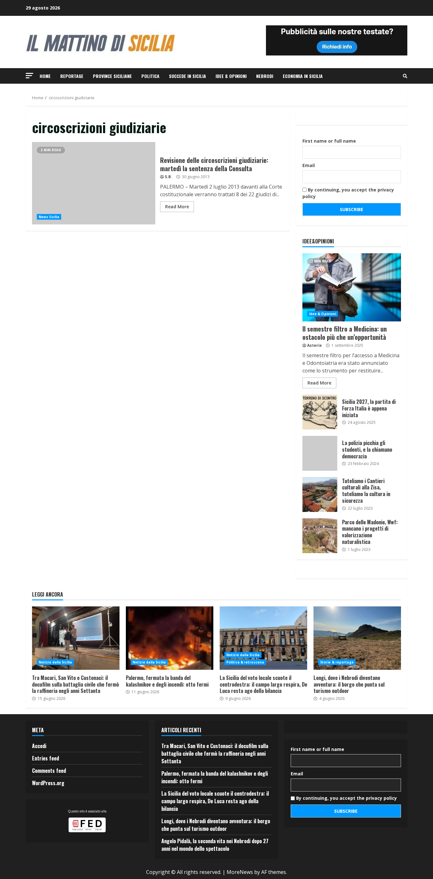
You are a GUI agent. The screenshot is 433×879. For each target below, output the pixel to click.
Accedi (39, 746)
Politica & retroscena (245, 662)
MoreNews (240, 872)
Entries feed (45, 758)
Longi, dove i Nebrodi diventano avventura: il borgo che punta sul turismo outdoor (357, 638)
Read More (177, 207)
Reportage (71, 76)
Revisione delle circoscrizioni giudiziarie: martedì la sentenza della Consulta (93, 183)
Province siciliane (112, 76)
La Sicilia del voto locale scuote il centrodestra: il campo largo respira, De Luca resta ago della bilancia (263, 638)
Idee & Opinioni (231, 76)
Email (308, 165)
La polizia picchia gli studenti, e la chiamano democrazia (319, 453)
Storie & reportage (337, 662)
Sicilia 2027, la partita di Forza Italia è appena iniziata (319, 412)
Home (45, 76)
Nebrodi (264, 76)
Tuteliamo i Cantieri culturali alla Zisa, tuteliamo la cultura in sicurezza (319, 494)
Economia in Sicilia (303, 76)
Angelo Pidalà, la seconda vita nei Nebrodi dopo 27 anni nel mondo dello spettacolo (214, 844)
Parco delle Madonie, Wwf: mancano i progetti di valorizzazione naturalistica (319, 535)
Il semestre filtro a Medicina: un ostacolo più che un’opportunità (351, 287)
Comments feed (49, 770)
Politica (150, 76)
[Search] (405, 76)
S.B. (168, 176)
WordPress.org (48, 783)
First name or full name (329, 141)
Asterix (314, 345)
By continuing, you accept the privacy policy (348, 193)
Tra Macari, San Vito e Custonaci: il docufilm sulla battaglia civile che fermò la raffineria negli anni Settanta (76, 638)
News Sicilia (49, 217)
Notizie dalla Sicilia (55, 662)
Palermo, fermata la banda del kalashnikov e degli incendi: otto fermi (169, 638)
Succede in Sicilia (187, 76)
